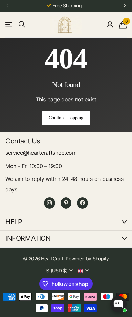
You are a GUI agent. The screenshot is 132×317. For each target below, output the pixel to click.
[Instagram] (49, 203)
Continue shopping (66, 117)
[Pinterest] (66, 203)
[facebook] (82, 203)
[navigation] (7, 6)
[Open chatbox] (118, 304)
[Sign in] (110, 25)
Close (66, 222)
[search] (22, 24)
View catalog (9, 24)
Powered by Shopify (87, 258)
